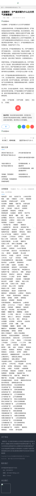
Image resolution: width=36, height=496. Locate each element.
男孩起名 (28, 347)
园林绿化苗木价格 (17, 382)
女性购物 (11, 321)
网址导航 (11, 309)
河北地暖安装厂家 (6, 389)
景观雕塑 (20, 328)
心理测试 (11, 220)
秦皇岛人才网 (5, 288)
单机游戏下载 (25, 227)
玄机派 (23, 246)
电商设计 (28, 229)
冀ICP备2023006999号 (14, 458)
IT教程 (25, 258)
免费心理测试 (15, 359)
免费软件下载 (5, 272)
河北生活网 (20, 218)
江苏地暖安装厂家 (6, 422)
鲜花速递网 (26, 317)
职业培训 (4, 274)
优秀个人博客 (5, 265)
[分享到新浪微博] (32, 127)
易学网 (3, 206)
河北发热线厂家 (5, 387)
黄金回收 (19, 300)
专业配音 (16, 368)
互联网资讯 (11, 206)
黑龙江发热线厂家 (6, 401)
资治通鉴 (11, 378)
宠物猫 (10, 298)
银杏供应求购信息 (6, 385)
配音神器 (11, 373)
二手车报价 (4, 342)
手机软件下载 (5, 269)
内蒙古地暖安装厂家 (7, 418)
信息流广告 (17, 196)
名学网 (19, 352)
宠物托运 (4, 300)
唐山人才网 (12, 286)
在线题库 (13, 213)
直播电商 (18, 307)
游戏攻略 (4, 220)
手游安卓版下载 (5, 225)
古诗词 (28, 236)
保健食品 (4, 430)
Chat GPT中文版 (6, 234)
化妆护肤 (27, 321)
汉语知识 (11, 222)
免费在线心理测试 (17, 357)
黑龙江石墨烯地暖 (19, 401)
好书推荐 (28, 218)
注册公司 (16, 208)
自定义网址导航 (21, 309)
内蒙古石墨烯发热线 (20, 413)
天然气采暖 (20, 100)
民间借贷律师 (5, 267)
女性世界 (4, 324)
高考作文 (4, 255)
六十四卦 (10, 314)
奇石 (22, 215)
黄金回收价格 (17, 302)
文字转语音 (4, 371)
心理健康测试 (5, 359)
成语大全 (19, 274)
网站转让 (28, 293)
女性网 (11, 324)
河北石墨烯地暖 (17, 387)
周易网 (3, 314)
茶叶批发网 (19, 430)
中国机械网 (26, 279)
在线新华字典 (22, 291)
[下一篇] (34, 225)
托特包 (3, 368)
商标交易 (15, 227)
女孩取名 (4, 349)
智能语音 (13, 371)
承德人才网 (4, 284)
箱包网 (14, 291)
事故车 (19, 340)
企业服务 (4, 248)
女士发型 (15, 241)
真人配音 (28, 371)
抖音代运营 (26, 203)
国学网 (20, 213)
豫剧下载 (4, 378)
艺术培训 (4, 276)
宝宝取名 (27, 349)
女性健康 (28, 260)
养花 (20, 239)
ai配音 (10, 368)
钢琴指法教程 (5, 331)
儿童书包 (4, 364)
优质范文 (23, 234)
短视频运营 (4, 213)
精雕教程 (19, 312)
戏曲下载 (18, 203)
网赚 (22, 272)
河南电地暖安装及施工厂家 (12, 7)
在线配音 (20, 371)
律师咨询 (22, 232)
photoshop (11, 305)
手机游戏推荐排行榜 (7, 260)
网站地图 (22, 458)
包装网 (14, 265)
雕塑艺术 (4, 328)
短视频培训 (20, 262)
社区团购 (4, 203)
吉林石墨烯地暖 (17, 392)
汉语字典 (15, 345)
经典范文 (16, 234)
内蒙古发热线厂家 (6, 415)
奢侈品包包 (17, 366)
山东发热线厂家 (5, 406)
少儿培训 (11, 276)
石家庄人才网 (21, 220)
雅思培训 (4, 293)
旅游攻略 (4, 201)
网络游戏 (13, 210)
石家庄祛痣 (25, 335)
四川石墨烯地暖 (17, 425)
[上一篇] (2, 225)
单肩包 (25, 366)
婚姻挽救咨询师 (14, 354)
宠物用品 (23, 298)
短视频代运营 (5, 229)
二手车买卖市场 (26, 338)
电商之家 (4, 309)
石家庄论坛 (15, 272)
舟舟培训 (18, 258)
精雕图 (11, 203)
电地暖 (20, 288)
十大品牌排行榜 (5, 227)
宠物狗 (16, 298)
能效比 (27, 100)
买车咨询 (26, 255)
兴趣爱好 (15, 225)
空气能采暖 (11, 100)
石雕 (22, 324)
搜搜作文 (23, 241)
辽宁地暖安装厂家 (6, 399)
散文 (27, 215)
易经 (8, 199)
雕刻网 (19, 326)
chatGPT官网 (5, 251)
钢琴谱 (28, 328)
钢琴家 (20, 331)
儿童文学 (18, 255)
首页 (2, 7)
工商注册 (9, 208)
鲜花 (2, 295)
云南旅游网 (4, 210)
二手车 (21, 199)
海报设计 (27, 305)
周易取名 (11, 349)
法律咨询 (11, 248)
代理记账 (20, 210)
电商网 (3, 307)
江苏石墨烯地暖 (17, 420)
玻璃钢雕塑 (12, 328)
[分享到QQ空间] (28, 127)
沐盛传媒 (20, 286)
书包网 (8, 295)
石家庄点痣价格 (5, 338)
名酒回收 (27, 239)
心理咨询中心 (5, 357)
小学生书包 (12, 364)
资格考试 (11, 274)
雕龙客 (11, 215)
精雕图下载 (11, 312)
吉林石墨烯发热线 (19, 389)
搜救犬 (29, 232)
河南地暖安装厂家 (6, 413)
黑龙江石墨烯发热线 (20, 399)
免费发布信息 (5, 232)
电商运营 (4, 196)
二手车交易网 (27, 340)
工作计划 (4, 258)
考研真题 (4, 222)
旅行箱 (3, 366)
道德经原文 (4, 354)
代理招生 (14, 199)
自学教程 (4, 218)
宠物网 (3, 298)
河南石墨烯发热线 (19, 408)
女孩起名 (11, 352)
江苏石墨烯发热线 (21, 418)
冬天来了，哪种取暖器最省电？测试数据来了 (16, 140)
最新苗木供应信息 (26, 380)
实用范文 (20, 236)
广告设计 (19, 305)
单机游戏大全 (26, 269)
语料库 (8, 253)
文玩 (2, 253)
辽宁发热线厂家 (5, 397)
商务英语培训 (5, 291)
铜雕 (17, 324)
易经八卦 (18, 314)
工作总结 (4, 236)
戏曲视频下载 (21, 373)
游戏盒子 (28, 272)
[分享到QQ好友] (23, 127)
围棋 (2, 246)
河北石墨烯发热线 (19, 385)
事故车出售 (4, 340)
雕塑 (17, 215)
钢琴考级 (4, 335)
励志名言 (14, 251)
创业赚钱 (20, 265)
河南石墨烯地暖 (17, 411)
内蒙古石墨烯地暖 (19, 415)
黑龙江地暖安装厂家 (7, 404)
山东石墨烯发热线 (21, 404)
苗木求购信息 (5, 382)
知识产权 (27, 213)
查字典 (23, 201)
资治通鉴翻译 (21, 378)
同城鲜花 (4, 319)
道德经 (17, 281)
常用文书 (11, 218)
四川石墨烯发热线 (19, 422)
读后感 (16, 246)
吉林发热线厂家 (5, 392)
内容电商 (10, 307)
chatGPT (9, 246)
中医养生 (16, 427)
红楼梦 (11, 281)
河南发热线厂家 (5, 411)
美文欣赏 (4, 281)
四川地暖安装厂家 (6, 427)
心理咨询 (19, 222)
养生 (27, 265)
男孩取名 (19, 349)
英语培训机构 (17, 295)
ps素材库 (11, 262)
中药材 (11, 430)
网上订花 (11, 319)
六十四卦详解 (27, 314)
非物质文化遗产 (13, 201)
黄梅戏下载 (25, 375)
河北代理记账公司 (24, 251)
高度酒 (23, 284)
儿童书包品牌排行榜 (20, 361)
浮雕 (24, 326)
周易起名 (4, 352)
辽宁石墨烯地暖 (17, 397)
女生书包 (28, 364)
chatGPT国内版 (21, 248)
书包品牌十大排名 (6, 361)
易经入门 (10, 317)
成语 (18, 206)
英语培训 (27, 274)
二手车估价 (12, 236)
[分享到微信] (19, 127)
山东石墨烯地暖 (17, 406)
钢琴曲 (14, 331)
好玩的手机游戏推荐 (7, 279)
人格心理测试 (26, 354)
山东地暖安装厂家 (6, 408)
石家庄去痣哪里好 (14, 335)
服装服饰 (14, 232)
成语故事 (24, 206)
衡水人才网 (4, 239)
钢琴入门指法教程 (17, 243)
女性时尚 (19, 321)
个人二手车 (22, 342)
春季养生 (24, 427)
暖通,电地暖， (20, 260)
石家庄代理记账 (5, 241)
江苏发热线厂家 (5, 420)
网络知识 (23, 225)
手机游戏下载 (15, 269)
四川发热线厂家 (5, 425)
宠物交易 (26, 295)
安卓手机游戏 (23, 267)
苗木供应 (4, 262)
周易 (2, 199)
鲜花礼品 (24, 319)
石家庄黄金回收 (5, 302)
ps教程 (3, 305)
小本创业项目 (27, 196)
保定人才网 (25, 281)
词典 (26, 243)
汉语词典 (18, 279)
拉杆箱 (10, 366)
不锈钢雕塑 (4, 326)
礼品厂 (11, 258)
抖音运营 (4, 215)
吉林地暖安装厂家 (6, 394)
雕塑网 (25, 276)
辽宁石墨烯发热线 (19, 394)
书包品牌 (20, 364)
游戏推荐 (15, 253)
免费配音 (4, 373)
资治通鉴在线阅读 (6, 380)
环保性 (7, 102)
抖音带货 (24, 208)
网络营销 (28, 199)
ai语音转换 (25, 368)
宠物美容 (11, 300)
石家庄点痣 (13, 239)
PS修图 (11, 255)
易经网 (27, 312)
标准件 (14, 288)
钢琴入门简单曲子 (6, 333)
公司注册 (4, 286)
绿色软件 (14, 267)
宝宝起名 (14, 229)
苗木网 (19, 276)
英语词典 (23, 345)
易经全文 (18, 317)
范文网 (21, 229)
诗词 (10, 196)
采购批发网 (12, 293)
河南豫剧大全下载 (6, 375)
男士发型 (23, 253)
